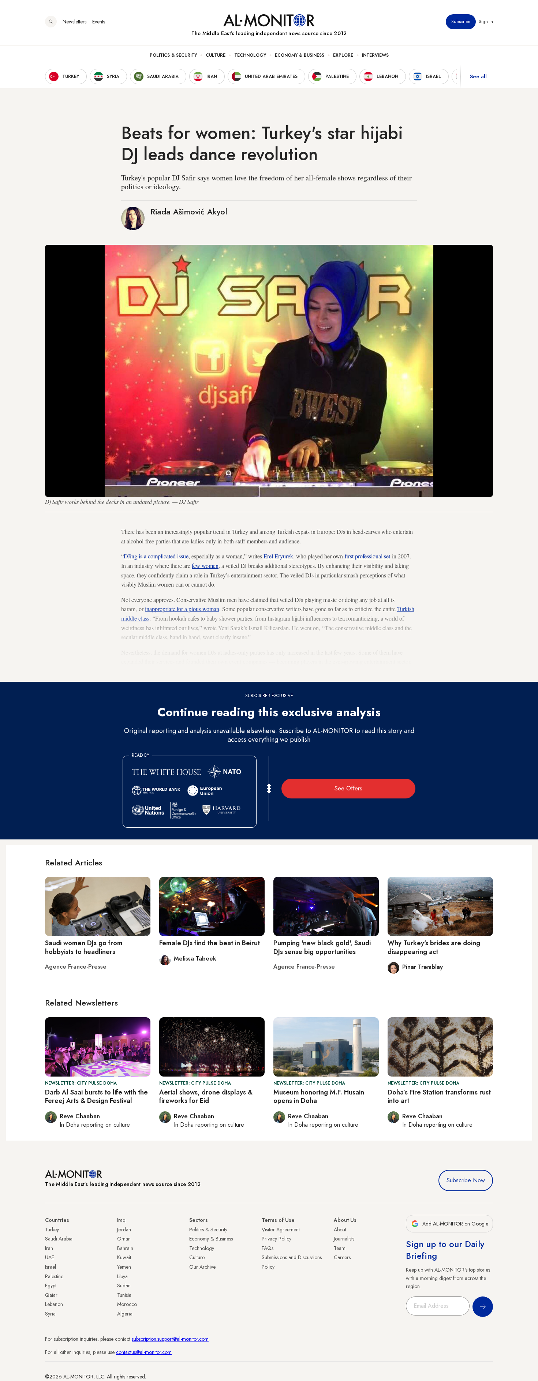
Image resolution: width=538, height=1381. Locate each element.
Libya (122, 1276)
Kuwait (124, 1257)
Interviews (375, 55)
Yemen (124, 1266)
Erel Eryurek (278, 556)
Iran (49, 1248)
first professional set (367, 556)
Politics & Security (173, 55)
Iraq (121, 1220)
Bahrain (125, 1248)
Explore (343, 55)
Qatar (51, 1295)
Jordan (124, 1229)
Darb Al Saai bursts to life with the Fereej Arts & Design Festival (96, 1096)
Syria (50, 1313)
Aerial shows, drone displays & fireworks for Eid (206, 1096)
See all (478, 76)
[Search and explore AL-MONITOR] (51, 21)
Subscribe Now (466, 1180)
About (340, 1229)
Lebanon (54, 1304)
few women (205, 565)
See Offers (348, 788)
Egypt (50, 1285)
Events (98, 21)
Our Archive (202, 1266)
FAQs (267, 1248)
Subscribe (460, 21)
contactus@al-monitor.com (144, 1352)
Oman (124, 1238)
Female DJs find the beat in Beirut (209, 943)
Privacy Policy (276, 1238)
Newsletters (74, 21)
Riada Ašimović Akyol (188, 211)
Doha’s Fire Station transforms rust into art (439, 1096)
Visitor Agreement (281, 1229)
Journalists (344, 1238)
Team (339, 1248)
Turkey (52, 1229)
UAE (49, 1257)
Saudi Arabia (58, 1238)
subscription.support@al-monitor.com (170, 1339)
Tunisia (124, 1295)
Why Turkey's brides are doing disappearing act (434, 947)
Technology (250, 55)
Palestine (54, 1276)
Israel (50, 1266)
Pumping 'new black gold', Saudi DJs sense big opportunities (322, 947)
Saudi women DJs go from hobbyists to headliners (84, 947)
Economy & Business (299, 55)
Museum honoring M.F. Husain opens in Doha (318, 1096)
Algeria (124, 1313)
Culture (215, 55)
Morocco (127, 1304)
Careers (342, 1257)
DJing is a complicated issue (156, 556)
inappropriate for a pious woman (182, 609)
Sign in (486, 21)
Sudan (124, 1285)
